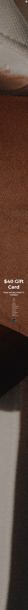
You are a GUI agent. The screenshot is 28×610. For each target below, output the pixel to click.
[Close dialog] (26, 2)
